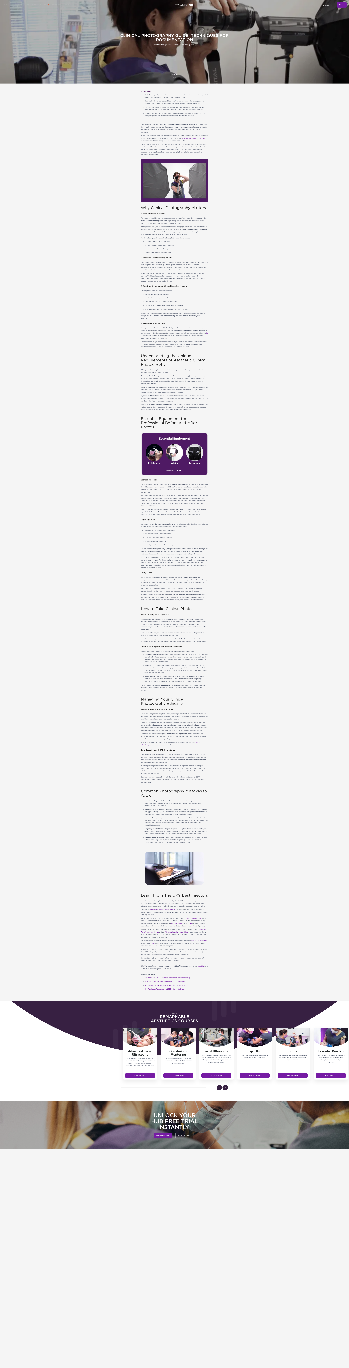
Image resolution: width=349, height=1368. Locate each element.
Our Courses (31, 5)
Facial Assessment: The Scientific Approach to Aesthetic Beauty (167, 978)
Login (341, 4)
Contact (68, 5)
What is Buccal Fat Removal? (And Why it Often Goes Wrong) (166, 981)
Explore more (140, 1075)
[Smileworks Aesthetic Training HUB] (183, 5)
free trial (201, 966)
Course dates (55, 5)
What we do (17, 5)
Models (43, 5)
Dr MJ (152, 943)
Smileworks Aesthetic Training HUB (194, 138)
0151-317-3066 (329, 5)
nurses (189, 923)
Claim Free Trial (163, 1135)
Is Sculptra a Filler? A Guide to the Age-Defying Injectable (165, 985)
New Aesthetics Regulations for (156, 989)
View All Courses (185, 1135)
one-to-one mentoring (199, 940)
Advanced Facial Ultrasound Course (177, 932)
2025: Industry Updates (175, 989)
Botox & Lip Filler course (192, 918)
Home (6, 5)
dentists (180, 923)
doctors (174, 923)
